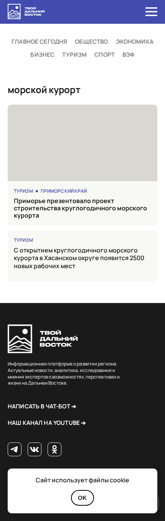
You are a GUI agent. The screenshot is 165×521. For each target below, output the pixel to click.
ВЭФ (128, 54)
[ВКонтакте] (34, 449)
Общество (91, 41)
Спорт (104, 54)
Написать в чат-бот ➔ (42, 406)
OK (82, 498)
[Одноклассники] (54, 449)
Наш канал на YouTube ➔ (47, 423)
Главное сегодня (39, 41)
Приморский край (64, 191)
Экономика (134, 41)
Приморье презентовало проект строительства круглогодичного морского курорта (80, 208)
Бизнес (42, 54)
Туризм (74, 54)
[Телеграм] (14, 449)
